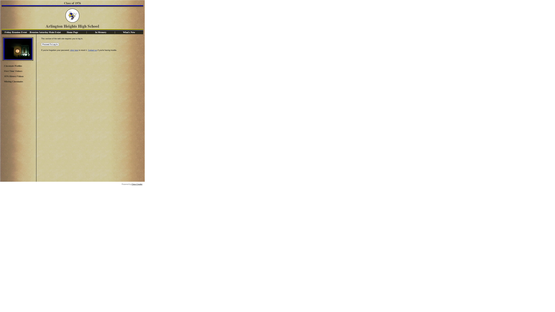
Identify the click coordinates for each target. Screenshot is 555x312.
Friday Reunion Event (16, 32)
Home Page (72, 32)
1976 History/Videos (14, 76)
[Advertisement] (17, 132)
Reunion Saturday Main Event (44, 32)
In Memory (100, 32)
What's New (129, 32)
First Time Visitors (13, 71)
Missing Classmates (13, 81)
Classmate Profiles (13, 66)
